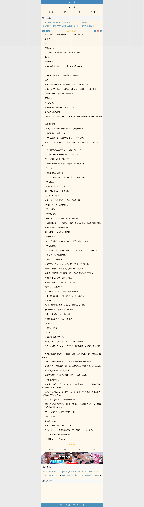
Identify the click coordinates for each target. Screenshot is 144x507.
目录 (65, 450)
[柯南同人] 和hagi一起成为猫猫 (53, 475)
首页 (61, 505)
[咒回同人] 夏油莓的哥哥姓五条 (91, 472)
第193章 (72, 2)
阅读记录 (67, 505)
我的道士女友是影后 (49, 472)
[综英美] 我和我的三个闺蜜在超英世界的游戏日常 (97, 475)
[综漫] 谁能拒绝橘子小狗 (69, 475)
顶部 (83, 505)
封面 (79, 450)
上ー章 (51, 450)
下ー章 (93, 450)
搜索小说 (75, 505)
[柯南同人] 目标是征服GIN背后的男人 (74, 472)
